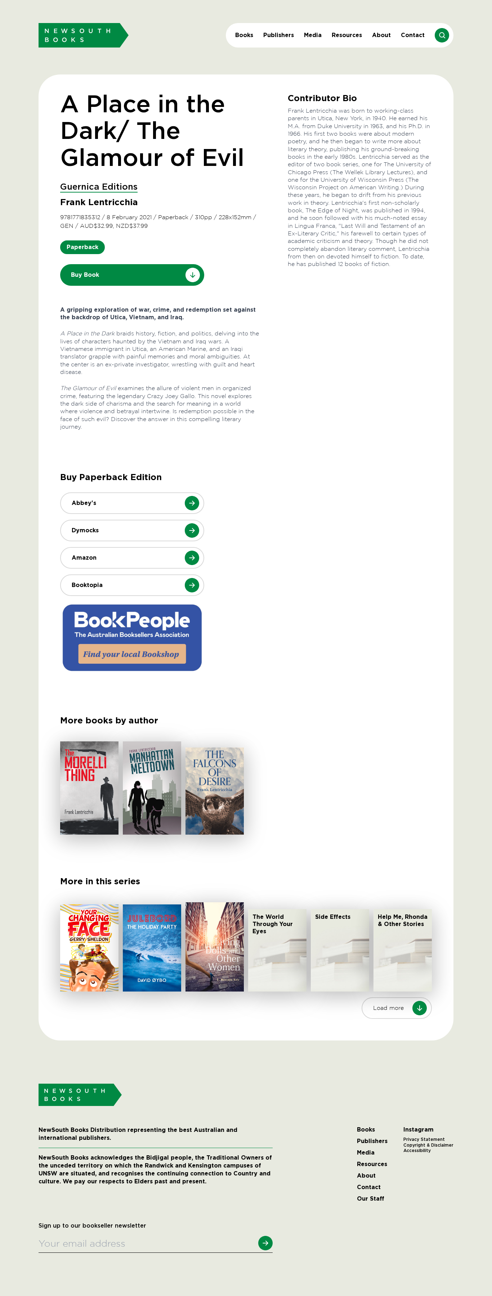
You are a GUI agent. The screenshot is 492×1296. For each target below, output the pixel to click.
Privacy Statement (424, 1139)
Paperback (82, 247)
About (381, 35)
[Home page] (84, 35)
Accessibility (417, 1150)
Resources (347, 35)
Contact (413, 35)
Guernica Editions (99, 187)
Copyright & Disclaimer (428, 1145)
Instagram (418, 1129)
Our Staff (370, 1198)
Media (313, 35)
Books (244, 35)
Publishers (278, 35)
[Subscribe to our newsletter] (265, 1243)
